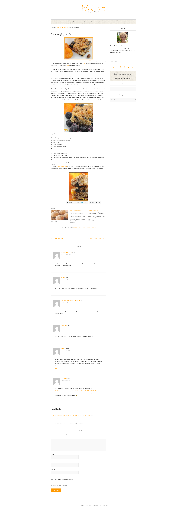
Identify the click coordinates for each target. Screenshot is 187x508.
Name (53, 454)
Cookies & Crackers (82, 227)
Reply (56, 268)
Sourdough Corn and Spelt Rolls (59, 220)
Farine (93, 9)
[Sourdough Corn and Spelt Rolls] (59, 215)
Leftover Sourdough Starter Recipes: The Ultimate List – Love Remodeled (72, 415)
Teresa (63, 277)
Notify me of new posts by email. (59, 485)
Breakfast (75, 227)
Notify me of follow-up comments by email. (62, 479)
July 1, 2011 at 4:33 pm (66, 254)
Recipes (88, 227)
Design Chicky (101, 505)
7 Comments (93, 227)
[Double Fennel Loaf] (97, 216)
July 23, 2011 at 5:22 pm (66, 380)
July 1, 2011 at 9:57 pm (66, 279)
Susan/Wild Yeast (66, 252)
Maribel (63, 348)
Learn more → (113, 55)
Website (53, 469)
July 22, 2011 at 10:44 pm (66, 350)
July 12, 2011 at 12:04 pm (66, 327)
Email (53, 462)
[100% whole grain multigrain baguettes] (79, 216)
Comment (54, 438)
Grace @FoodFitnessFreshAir (70, 300)
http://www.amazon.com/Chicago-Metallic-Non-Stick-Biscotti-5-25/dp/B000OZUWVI (77, 390)
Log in (106, 505)
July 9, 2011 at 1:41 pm (66, 302)
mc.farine (64, 325)
